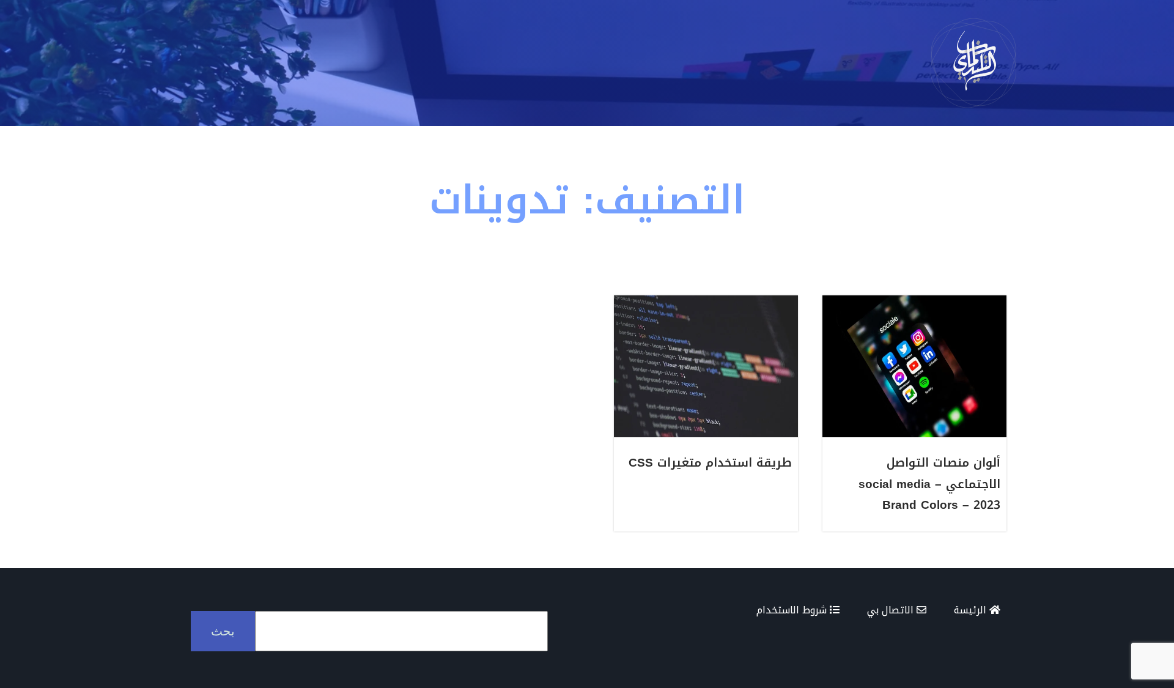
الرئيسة (971, 610)
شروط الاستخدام (793, 610)
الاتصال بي (892, 610)
